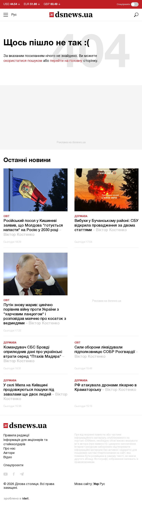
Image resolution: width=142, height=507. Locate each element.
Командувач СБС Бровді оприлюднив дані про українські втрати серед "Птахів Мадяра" (33, 354)
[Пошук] (136, 15)
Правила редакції (16, 435)
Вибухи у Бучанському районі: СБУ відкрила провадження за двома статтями (106, 225)
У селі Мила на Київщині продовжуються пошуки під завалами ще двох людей (35, 392)
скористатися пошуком (22, 61)
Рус (14, 14)
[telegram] (22, 474)
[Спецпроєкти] (135, 4)
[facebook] (13, 474)
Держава (80, 216)
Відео (7, 457)
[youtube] (5, 474)
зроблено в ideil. (16, 498)
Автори (9, 453)
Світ (6, 216)
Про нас (9, 448)
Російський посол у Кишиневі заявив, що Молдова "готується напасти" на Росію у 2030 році (33, 227)
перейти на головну (66, 61)
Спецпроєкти (13, 465)
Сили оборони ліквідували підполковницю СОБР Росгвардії (106, 352)
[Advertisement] (71, 114)
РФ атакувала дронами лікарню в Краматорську (105, 388)
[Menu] (5, 14)
